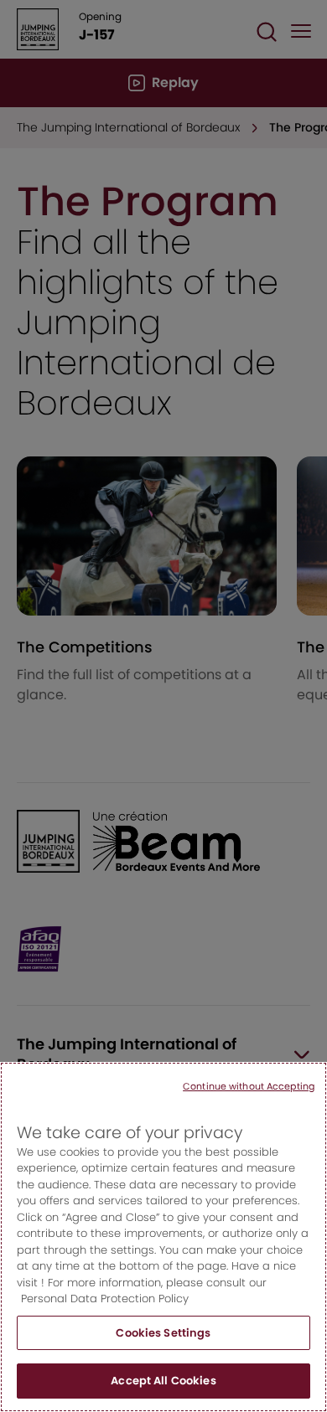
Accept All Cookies (163, 1381)
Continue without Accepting (248, 1086)
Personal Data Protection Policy (105, 1298)
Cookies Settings (163, 1333)
